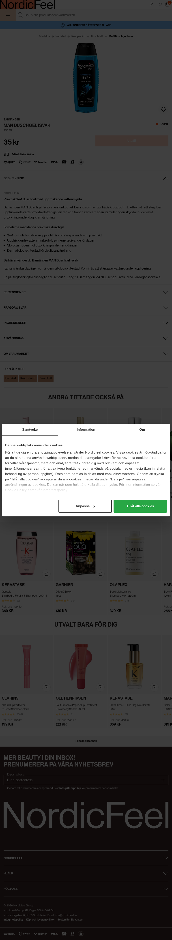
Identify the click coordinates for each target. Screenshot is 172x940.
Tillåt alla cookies (140, 506)
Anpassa (83, 506)
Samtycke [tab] (30, 429)
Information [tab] (86, 429)
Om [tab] (142, 429)
